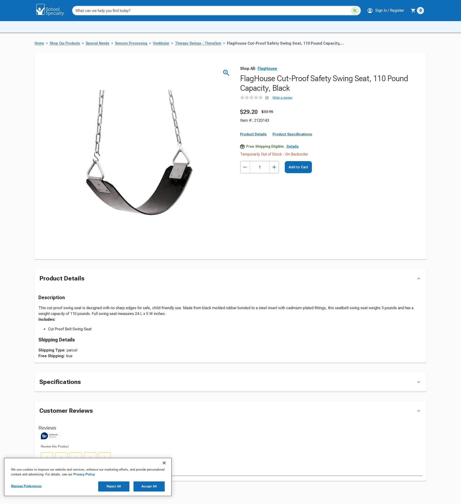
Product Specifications (292, 134)
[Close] (164, 463)
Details (293, 146)
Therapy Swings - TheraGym (198, 43)
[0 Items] (413, 10)
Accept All (149, 486)
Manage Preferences (26, 486)
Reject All (114, 486)
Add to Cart (298, 167)
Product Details (253, 134)
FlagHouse (267, 68)
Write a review (282, 97)
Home (39, 43)
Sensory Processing (131, 43)
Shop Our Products (65, 43)
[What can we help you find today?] (355, 11)
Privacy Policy (84, 474)
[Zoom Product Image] (226, 73)
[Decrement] (245, 167)
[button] (385, 10)
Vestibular (161, 43)
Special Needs (97, 43)
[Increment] (274, 167)
